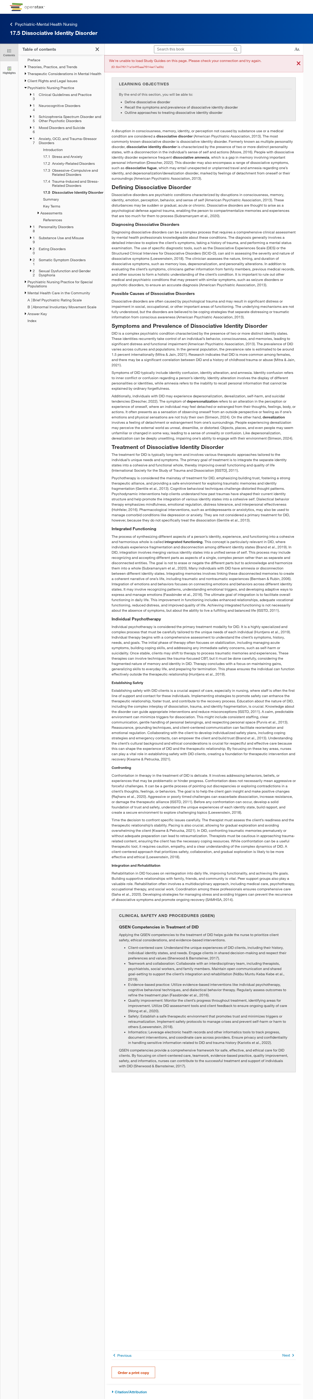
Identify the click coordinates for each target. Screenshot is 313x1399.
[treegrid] (61, 190)
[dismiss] (299, 63)
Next (286, 1355)
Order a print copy (133, 1372)
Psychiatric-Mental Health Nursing (46, 24)
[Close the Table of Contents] (97, 49)
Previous (124, 1355)
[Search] (236, 49)
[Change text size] (297, 49)
